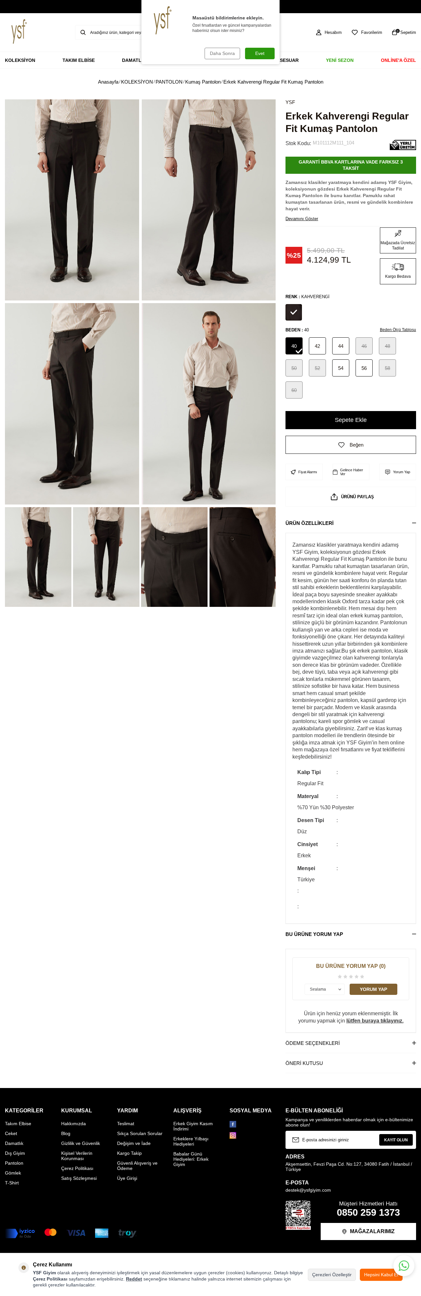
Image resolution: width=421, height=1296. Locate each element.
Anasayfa (108, 82)
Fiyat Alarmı (307, 472)
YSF (290, 102)
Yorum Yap (401, 472)
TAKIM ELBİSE (78, 60)
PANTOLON (169, 82)
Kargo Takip (129, 1153)
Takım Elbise (18, 1123)
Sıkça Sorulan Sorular (139, 1133)
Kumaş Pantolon (203, 82)
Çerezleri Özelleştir (332, 1274)
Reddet (134, 1279)
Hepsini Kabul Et (381, 1274)
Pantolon (14, 1163)
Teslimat (125, 1123)
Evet (259, 53)
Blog (65, 1133)
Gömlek (13, 1173)
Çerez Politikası (77, 1168)
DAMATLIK (134, 60)
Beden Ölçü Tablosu (398, 329)
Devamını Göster (301, 218)
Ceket (11, 1133)
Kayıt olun (396, 1140)
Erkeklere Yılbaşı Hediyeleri (191, 1141)
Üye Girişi (127, 1178)
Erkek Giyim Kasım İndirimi (193, 1126)
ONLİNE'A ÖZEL (398, 60)
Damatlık (14, 1143)
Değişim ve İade (134, 1143)
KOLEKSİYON (20, 60)
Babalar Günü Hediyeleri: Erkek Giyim (191, 1159)
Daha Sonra (222, 53)
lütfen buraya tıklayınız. (375, 1021)
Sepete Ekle (351, 420)
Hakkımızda (73, 1123)
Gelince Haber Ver (351, 472)
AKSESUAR (286, 60)
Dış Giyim (15, 1153)
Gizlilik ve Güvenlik (80, 1143)
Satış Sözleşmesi (79, 1178)
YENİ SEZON (340, 60)
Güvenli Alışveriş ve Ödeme (137, 1165)
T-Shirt (12, 1182)
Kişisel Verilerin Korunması (76, 1156)
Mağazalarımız (372, 1231)
